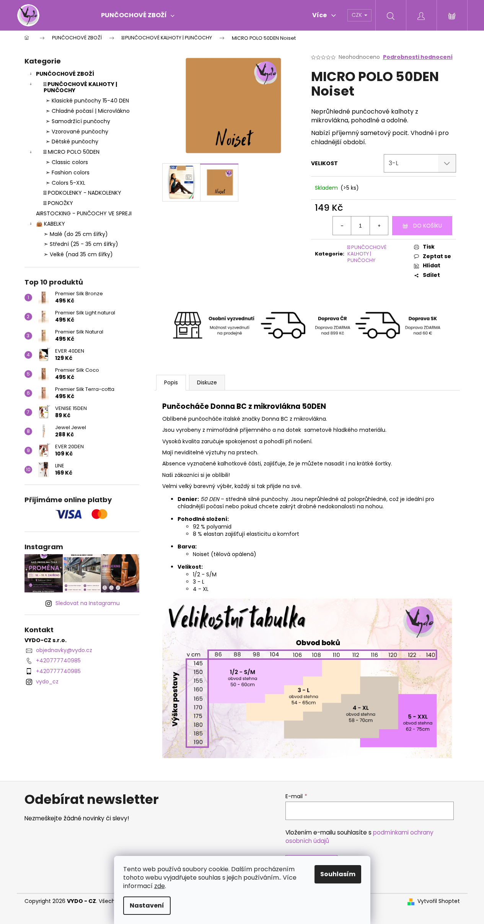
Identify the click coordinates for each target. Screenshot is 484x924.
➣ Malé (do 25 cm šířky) (76, 234)
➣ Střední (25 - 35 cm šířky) (81, 244)
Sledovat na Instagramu (87, 603)
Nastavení (147, 905)
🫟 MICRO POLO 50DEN (71, 152)
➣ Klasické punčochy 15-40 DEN (87, 100)
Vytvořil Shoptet (438, 901)
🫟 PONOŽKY (58, 203)
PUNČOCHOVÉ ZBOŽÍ (65, 74)
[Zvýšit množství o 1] (379, 225)
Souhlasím (337, 874)
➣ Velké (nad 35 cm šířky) (78, 254)
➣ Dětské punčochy (72, 141)
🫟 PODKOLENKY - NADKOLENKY (82, 193)
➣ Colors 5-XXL (65, 183)
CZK (357, 15)
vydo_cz (47, 681)
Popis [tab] (171, 382)
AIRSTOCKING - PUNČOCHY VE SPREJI (84, 213)
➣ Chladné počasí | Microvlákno (88, 111)
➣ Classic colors (67, 162)
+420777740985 (58, 660)
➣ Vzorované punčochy (77, 131)
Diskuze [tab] (207, 382)
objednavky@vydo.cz (64, 650)
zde (159, 886)
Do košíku (427, 225)
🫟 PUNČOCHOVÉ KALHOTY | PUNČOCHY (80, 87)
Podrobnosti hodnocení (418, 57)
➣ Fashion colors (68, 172)
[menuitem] (137, 15)
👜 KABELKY (50, 224)
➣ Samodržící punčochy (78, 121)
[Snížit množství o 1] (342, 225)
